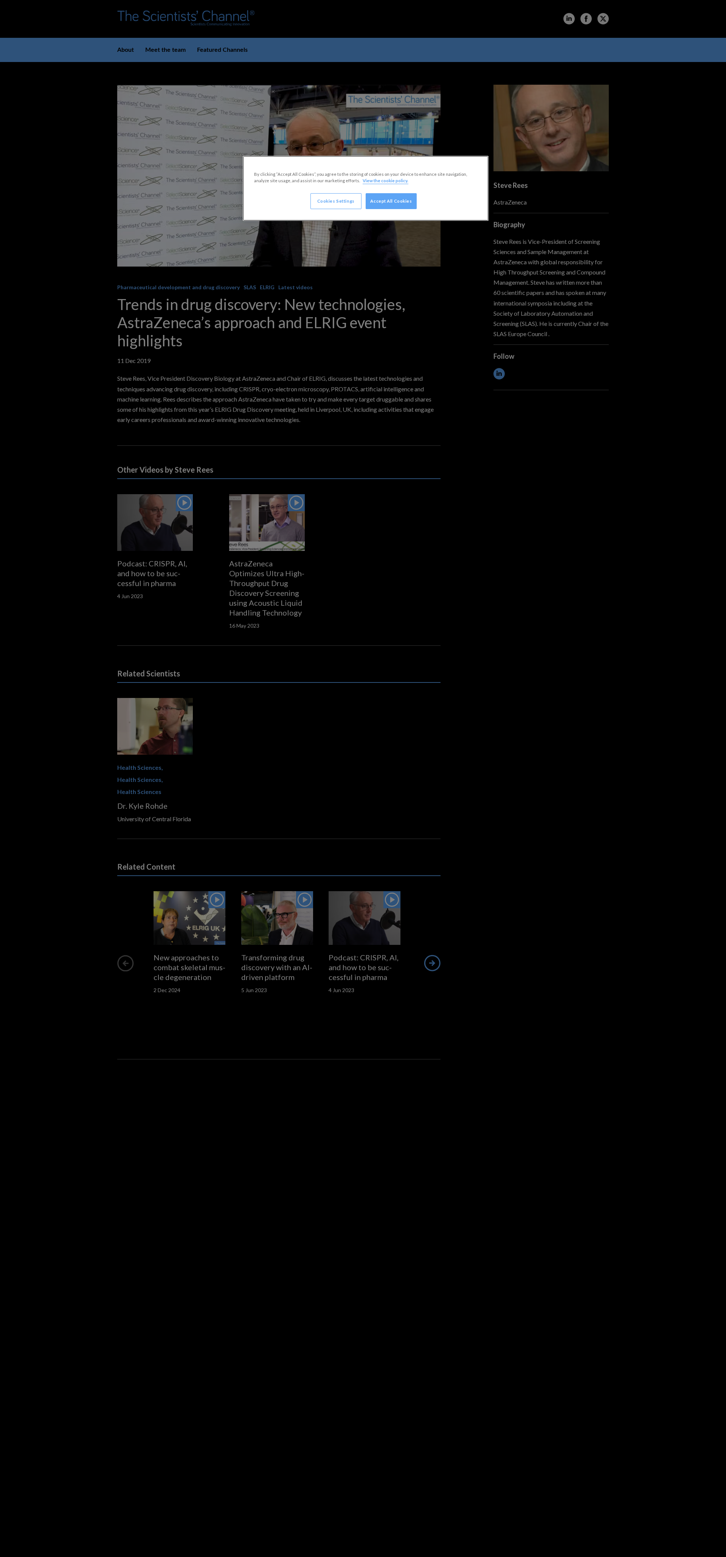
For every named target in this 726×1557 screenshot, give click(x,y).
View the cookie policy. (385, 180)
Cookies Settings (336, 201)
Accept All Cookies (391, 201)
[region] (366, 188)
